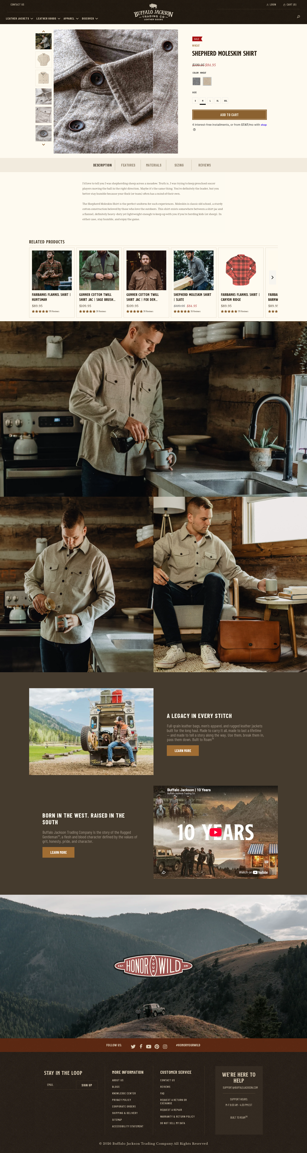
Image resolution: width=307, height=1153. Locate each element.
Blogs (116, 1086)
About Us (117, 1080)
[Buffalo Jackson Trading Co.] (153, 12)
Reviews (165, 1086)
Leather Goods (46, 18)
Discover (88, 18)
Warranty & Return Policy (177, 1116)
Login (272, 4)
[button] (32, 18)
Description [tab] (102, 165)
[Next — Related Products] (272, 277)
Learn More (183, 750)
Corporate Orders (124, 1106)
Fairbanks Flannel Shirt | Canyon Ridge (240, 297)
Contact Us (17, 4)
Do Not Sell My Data (172, 1123)
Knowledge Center (124, 1093)
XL (218, 100)
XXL (225, 100)
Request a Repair (171, 1109)
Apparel (69, 18)
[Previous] (60, 91)
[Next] (171, 91)
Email (50, 1085)
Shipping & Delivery (125, 1113)
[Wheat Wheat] (207, 81)
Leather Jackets (17, 18)
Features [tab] (128, 165)
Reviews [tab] (204, 165)
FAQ (162, 1093)
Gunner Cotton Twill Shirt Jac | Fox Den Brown (142, 297)
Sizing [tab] (179, 165)
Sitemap (117, 1119)
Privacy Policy (121, 1099)
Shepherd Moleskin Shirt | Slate (192, 297)
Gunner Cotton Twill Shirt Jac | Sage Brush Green (96, 297)
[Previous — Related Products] (34, 281)
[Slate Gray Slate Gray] (196, 81)
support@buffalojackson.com (240, 1087)
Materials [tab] (153, 165)
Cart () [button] (291, 4)
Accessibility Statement (128, 1126)
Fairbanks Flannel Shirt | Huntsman (51, 297)
